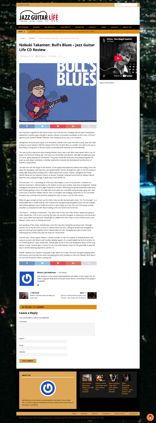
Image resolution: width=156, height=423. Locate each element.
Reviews (36, 27)
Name (21, 338)
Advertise (79, 27)
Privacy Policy (120, 413)
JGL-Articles (50, 27)
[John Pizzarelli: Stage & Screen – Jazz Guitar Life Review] (126, 377)
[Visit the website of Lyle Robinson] (38, 285)
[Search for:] (126, 5)
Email (21, 345)
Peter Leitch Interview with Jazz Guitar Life (101, 386)
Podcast (114, 27)
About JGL (127, 27)
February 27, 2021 (28, 56)
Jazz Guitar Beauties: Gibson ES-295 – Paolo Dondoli (88, 387)
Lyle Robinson (42, 56)
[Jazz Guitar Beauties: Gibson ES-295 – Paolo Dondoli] (86, 377)
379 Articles (62, 272)
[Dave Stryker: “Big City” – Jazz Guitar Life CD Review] (113, 377)
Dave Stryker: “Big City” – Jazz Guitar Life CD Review (114, 387)
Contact (93, 27)
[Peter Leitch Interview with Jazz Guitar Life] (100, 377)
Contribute (65, 27)
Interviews (23, 27)
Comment (23, 321)
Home (103, 27)
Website (22, 352)
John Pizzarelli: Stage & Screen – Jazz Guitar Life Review (127, 388)
